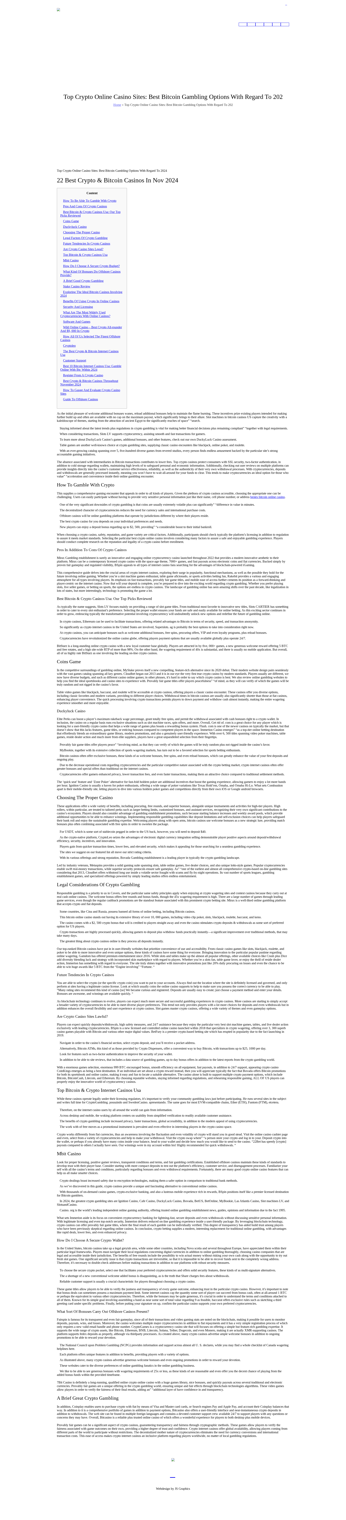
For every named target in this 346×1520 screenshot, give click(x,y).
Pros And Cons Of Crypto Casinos (85, 206)
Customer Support (74, 360)
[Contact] (285, 24)
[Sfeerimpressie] (251, 24)
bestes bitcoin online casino (267, 497)
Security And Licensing (78, 306)
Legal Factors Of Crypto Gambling (85, 238)
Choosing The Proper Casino (81, 232)
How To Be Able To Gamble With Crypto (89, 200)
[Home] (243, 24)
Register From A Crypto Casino (83, 375)
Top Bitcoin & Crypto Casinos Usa (85, 254)
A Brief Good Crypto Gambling (83, 280)
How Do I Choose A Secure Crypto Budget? (91, 266)
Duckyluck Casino (75, 226)
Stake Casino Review (76, 286)
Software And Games (76, 321)
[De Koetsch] (276, 24)
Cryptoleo (69, 345)
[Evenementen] (268, 24)
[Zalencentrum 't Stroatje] (173, 1459)
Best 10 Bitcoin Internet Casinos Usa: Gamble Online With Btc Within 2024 (90, 367)
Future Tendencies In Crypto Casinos (86, 243)
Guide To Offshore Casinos (80, 399)
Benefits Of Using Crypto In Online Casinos (91, 301)
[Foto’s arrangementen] (259, 24)
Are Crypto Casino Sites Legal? (83, 249)
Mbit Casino (71, 260)
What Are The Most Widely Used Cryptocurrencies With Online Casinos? (85, 314)
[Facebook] (286, 4)
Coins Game (71, 221)
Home (117, 104)
